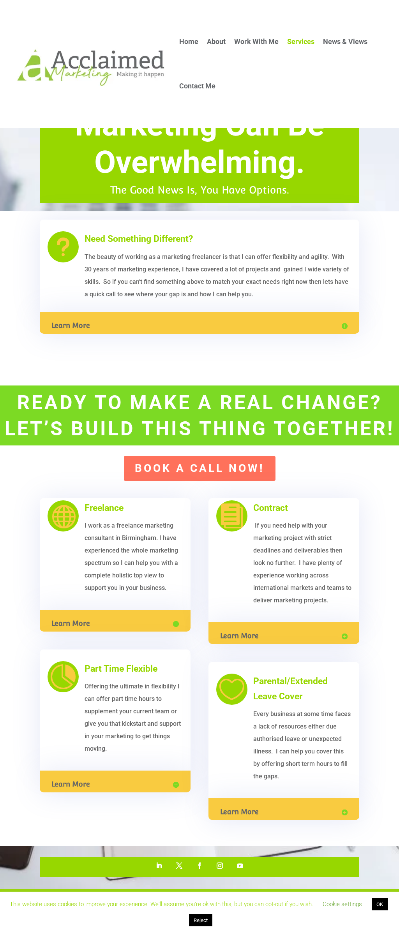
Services (300, 42)
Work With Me (256, 42)
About (216, 42)
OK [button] (379, 904)
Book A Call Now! (200, 468)
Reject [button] (201, 920)
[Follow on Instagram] (219, 865)
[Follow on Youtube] (240, 865)
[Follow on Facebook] (199, 865)
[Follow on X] (179, 865)
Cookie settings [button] (342, 904)
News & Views (345, 42)
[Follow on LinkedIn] (159, 865)
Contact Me (197, 86)
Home (188, 42)
